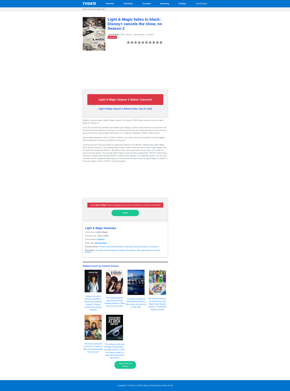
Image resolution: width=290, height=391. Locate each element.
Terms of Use (167, 385)
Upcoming (164, 4)
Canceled (146, 4)
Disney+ (101, 239)
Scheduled (128, 4)
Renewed (110, 4)
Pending (182, 4)
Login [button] (198, 4)
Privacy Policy (155, 385)
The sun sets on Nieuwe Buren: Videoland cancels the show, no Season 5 (128, 247)
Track (125, 213)
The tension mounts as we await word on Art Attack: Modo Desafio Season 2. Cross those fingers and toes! (157, 304)
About (146, 385)
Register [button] (204, 4)
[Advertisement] (125, 72)
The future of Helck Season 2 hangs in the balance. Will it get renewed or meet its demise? (122, 251)
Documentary (101, 243)
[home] (89, 4)
